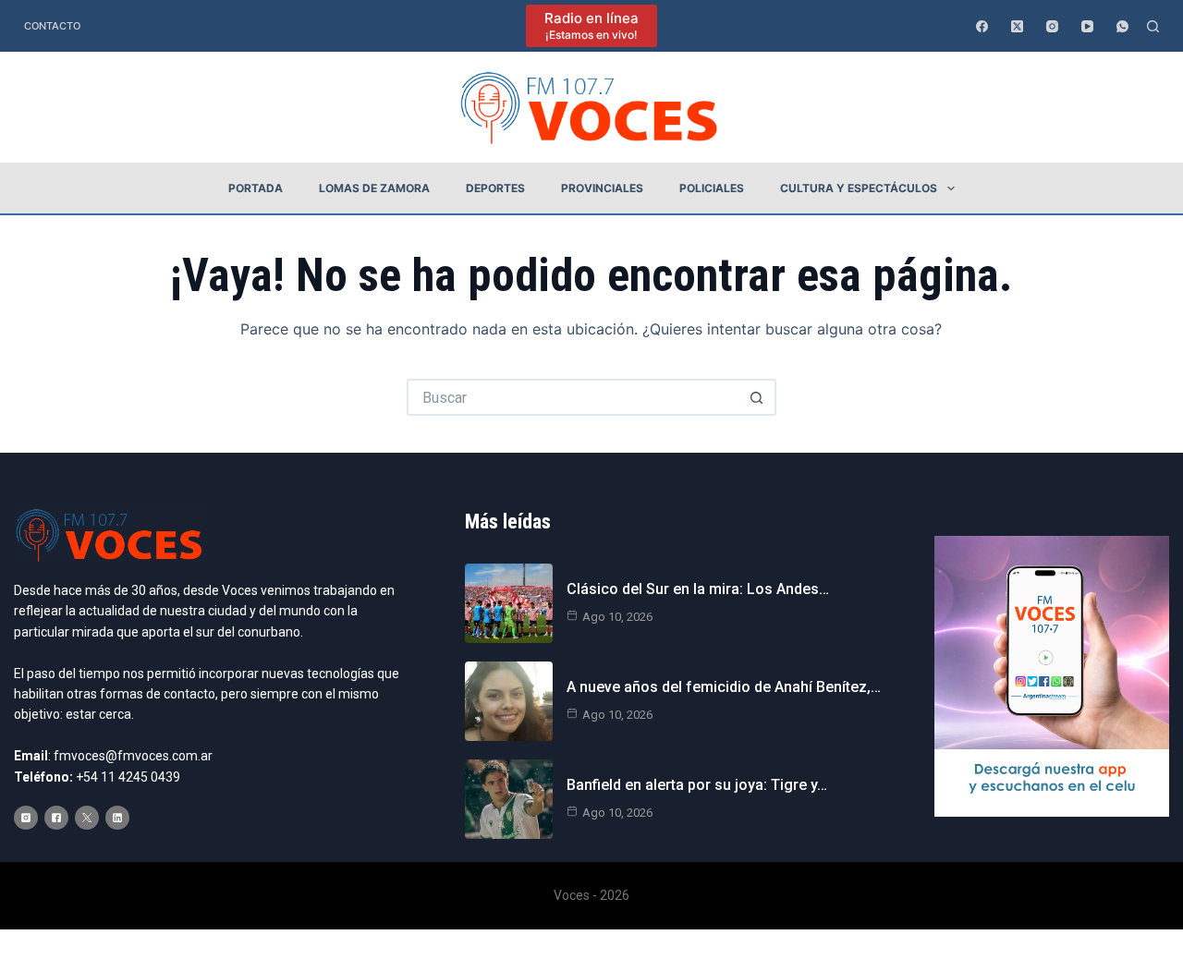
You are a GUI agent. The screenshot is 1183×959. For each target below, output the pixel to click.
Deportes (495, 188)
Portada (255, 188)
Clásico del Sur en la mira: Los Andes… (698, 589)
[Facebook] (982, 26)
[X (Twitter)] (1017, 26)
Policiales (711, 188)
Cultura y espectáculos (858, 188)
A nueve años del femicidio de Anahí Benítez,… (724, 687)
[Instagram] (1052, 26)
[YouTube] (1087, 26)
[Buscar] (1153, 26)
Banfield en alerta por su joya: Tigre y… (697, 785)
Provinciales (602, 188)
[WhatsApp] (1122, 26)
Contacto (52, 25)
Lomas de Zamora (374, 188)
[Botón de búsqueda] (757, 397)
